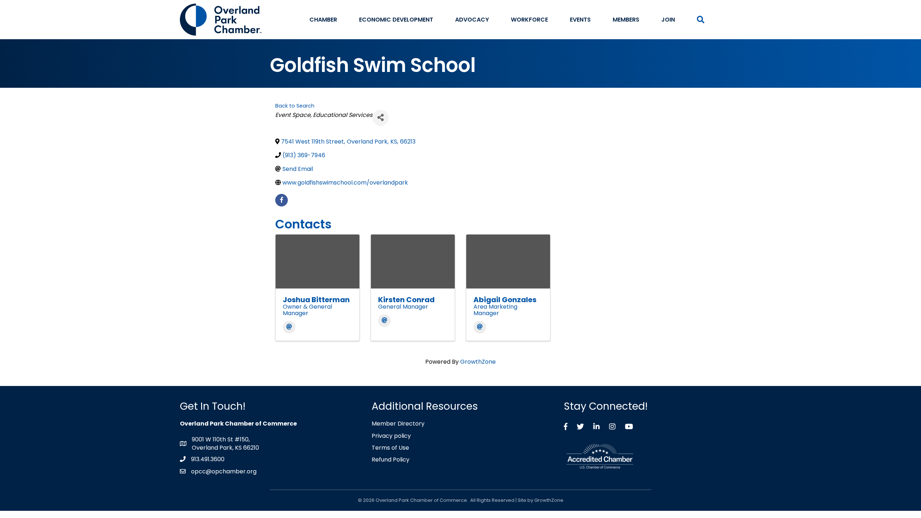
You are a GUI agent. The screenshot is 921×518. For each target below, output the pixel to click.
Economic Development (396, 19)
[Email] (289, 327)
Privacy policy (391, 436)
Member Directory (398, 423)
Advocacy (472, 19)
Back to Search (294, 105)
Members (626, 19)
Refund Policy (390, 459)
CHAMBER (323, 19)
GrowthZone (478, 362)
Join (668, 19)
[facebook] (281, 200)
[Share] (380, 118)
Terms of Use (390, 448)
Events (580, 19)
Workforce (529, 19)
